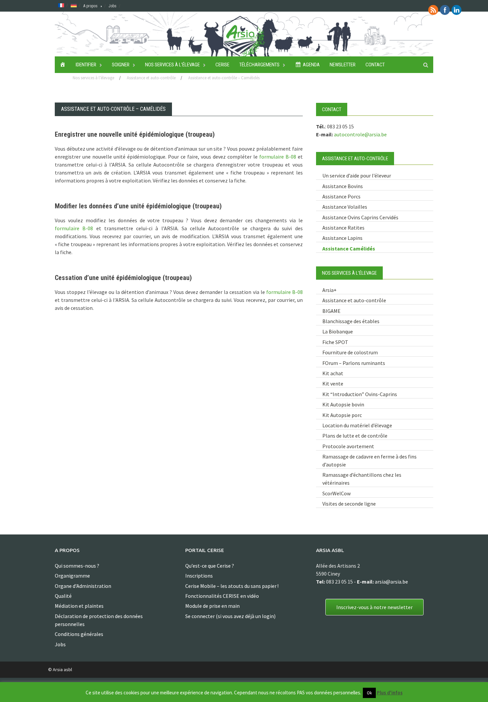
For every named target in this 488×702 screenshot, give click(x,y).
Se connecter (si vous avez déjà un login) (230, 616)
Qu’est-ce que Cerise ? (209, 565)
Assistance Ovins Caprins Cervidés (360, 217)
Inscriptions (199, 575)
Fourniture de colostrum (350, 352)
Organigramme (72, 575)
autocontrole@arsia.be (360, 134)
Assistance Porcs (341, 196)
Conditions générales (79, 634)
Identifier (86, 65)
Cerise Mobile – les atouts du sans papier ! (232, 586)
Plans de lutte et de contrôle (354, 435)
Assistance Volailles (344, 206)
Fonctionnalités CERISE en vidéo (222, 596)
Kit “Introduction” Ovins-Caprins (359, 394)
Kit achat (332, 373)
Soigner (120, 65)
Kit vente (332, 383)
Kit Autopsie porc (342, 415)
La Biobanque (337, 331)
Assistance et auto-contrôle (354, 300)
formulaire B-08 (277, 156)
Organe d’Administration (83, 586)
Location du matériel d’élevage (357, 425)
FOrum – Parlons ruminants (353, 363)
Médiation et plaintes (79, 605)
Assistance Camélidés (348, 248)
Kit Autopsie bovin (343, 404)
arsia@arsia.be (391, 581)
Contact (375, 65)
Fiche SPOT (335, 342)
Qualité (63, 596)
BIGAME (331, 311)
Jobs (113, 6)
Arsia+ (329, 290)
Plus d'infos (390, 692)
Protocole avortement (348, 446)
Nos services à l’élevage (172, 65)
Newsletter (343, 65)
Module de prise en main (212, 605)
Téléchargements (259, 65)
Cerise (222, 65)
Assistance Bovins (342, 186)
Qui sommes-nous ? (77, 565)
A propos (90, 6)
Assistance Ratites (343, 227)
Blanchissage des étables (350, 321)
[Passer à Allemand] (73, 5)
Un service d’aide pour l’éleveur (356, 175)
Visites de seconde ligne (349, 503)
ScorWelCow (336, 493)
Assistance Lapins (342, 238)
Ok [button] (369, 693)
